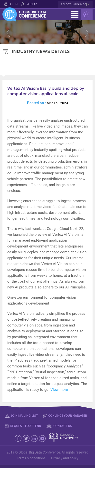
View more (59, 389)
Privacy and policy (64, 458)
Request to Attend (25, 426)
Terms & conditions (31, 458)
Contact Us (62, 426)
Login (13, 4)
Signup (31, 4)
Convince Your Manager (67, 415)
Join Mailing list (24, 415)
